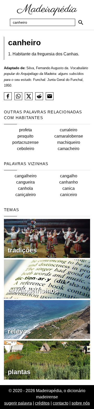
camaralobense (68, 136)
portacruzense (25, 142)
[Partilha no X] (29, 96)
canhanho (68, 182)
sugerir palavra (18, 403)
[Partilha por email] (50, 96)
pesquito (25, 136)
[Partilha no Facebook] (8, 96)
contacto (60, 403)
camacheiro (68, 148)
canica (68, 188)
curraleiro (68, 130)
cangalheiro (26, 176)
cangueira (25, 182)
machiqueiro (68, 142)
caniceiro (68, 194)
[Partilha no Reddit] (39, 96)
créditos (42, 403)
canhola (25, 188)
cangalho (68, 176)
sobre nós (81, 403)
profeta (25, 130)
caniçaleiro (25, 194)
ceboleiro (25, 148)
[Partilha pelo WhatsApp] (18, 96)
